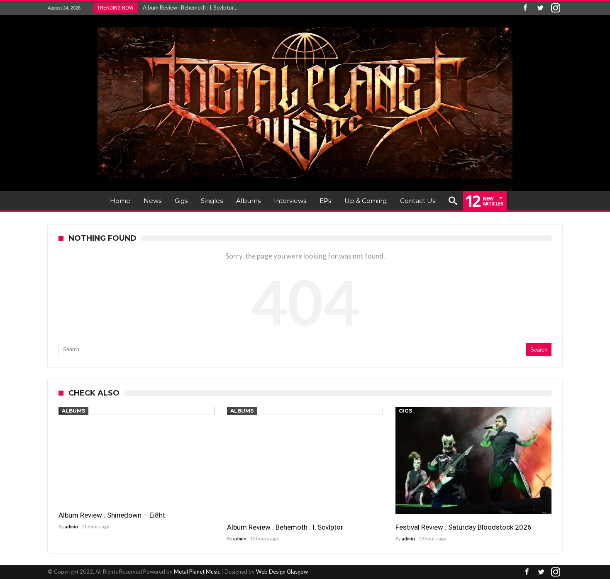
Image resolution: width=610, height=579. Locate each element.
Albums (73, 411)
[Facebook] (525, 8)
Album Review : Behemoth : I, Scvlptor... (188, 7)
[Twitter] (540, 8)
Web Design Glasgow (282, 571)
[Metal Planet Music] (305, 27)
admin (71, 526)
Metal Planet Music (197, 571)
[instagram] (555, 8)
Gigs (405, 411)
